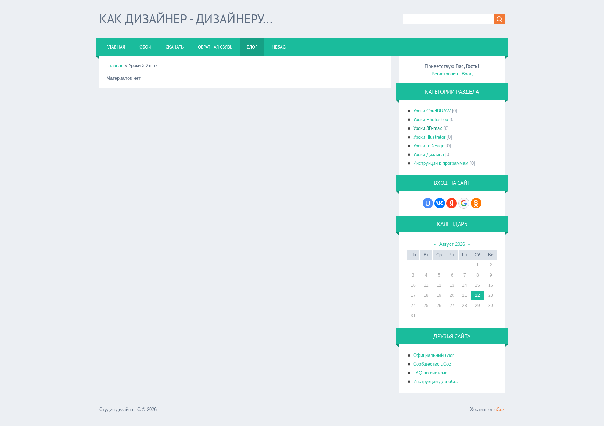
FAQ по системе (430, 372)
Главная (114, 65)
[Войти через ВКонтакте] (439, 203)
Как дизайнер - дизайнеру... (186, 18)
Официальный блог (433, 355)
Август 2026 (452, 244)
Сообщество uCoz (432, 364)
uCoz (499, 409)
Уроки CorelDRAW (432, 110)
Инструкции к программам (440, 163)
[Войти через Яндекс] (451, 203)
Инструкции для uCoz (436, 381)
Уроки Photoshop (430, 119)
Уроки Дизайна (428, 154)
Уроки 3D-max (427, 128)
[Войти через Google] (463, 203)
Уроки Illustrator (429, 137)
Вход (467, 73)
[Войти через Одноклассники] (476, 203)
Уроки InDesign (428, 145)
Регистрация (445, 73)
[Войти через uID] (428, 203)
